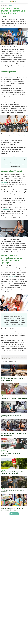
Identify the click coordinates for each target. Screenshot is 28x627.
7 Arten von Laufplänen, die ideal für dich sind (12, 491)
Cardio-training (4, 5)
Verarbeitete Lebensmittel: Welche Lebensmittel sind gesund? (12, 509)
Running (3, 377)
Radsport (10, 5)
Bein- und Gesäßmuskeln (9, 333)
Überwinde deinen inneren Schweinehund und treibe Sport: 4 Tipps (14, 397)
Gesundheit (4, 450)
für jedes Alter (12, 276)
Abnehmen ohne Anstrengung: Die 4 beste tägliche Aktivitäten (12, 472)
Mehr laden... (14, 513)
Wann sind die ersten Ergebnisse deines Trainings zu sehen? (13, 434)
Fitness (3, 395)
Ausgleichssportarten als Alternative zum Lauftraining (13, 379)
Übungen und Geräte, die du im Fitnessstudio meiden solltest (11, 416)
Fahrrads (23, 138)
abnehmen (4, 182)
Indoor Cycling (12, 77)
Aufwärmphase (5, 209)
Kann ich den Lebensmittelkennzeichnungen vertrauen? (10, 453)
